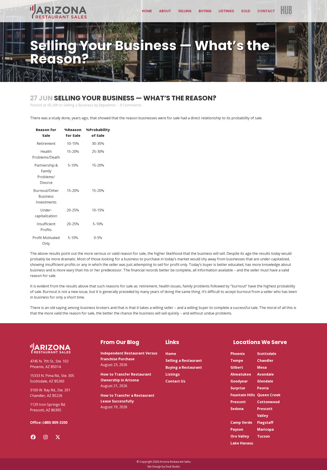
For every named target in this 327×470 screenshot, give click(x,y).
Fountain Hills (242, 394)
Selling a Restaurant (184, 360)
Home (171, 353)
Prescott (238, 401)
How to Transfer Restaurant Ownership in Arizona (126, 377)
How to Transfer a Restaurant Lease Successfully (127, 398)
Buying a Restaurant (184, 367)
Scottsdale (266, 353)
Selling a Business (78, 105)
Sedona (237, 408)
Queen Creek (269, 394)
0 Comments (130, 105)
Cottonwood (268, 401)
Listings (173, 374)
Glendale (265, 381)
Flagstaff (265, 422)
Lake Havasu (241, 443)
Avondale (265, 374)
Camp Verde (241, 422)
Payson (236, 429)
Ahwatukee (240, 374)
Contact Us (175, 381)
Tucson (263, 436)
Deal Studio (173, 466)
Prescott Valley (264, 412)
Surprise (237, 388)
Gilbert (236, 367)
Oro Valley (239, 436)
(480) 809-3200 (54, 422)
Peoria (263, 388)
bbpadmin (107, 105)
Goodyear (239, 381)
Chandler (265, 360)
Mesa (262, 367)
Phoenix (237, 353)
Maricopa (265, 429)
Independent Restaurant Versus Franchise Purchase (129, 356)
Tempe (236, 360)
